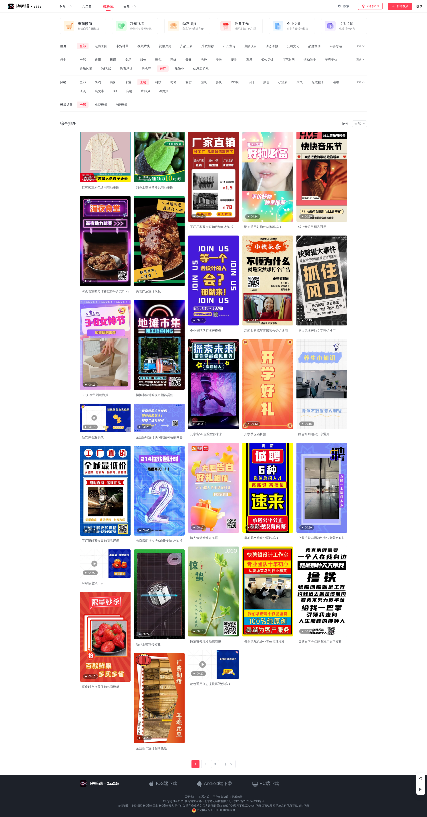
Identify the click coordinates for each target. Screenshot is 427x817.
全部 (83, 46)
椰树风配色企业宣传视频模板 (264, 641)
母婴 (188, 59)
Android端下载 (217, 783)
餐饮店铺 (267, 59)
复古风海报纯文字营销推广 (317, 330)
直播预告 (250, 46)
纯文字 (99, 91)
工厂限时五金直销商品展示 (100, 541)
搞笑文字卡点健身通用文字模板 (320, 641)
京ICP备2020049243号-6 (249, 801)
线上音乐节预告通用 (312, 227)
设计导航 (216, 805)
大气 (299, 82)
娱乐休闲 (86, 68)
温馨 (336, 82)
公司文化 (293, 46)
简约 (98, 82)
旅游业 (179, 68)
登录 (419, 6)
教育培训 (126, 68)
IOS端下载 (166, 783)
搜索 (346, 6)
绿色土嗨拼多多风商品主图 (154, 187)
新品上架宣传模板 (148, 644)
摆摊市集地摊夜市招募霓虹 (154, 395)
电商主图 (101, 46)
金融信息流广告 (93, 583)
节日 (251, 82)
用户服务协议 (221, 796)
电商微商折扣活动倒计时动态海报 (159, 541)
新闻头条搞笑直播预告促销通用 (266, 330)
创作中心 (65, 6)
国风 (204, 82)
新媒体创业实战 (93, 437)
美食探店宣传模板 (148, 291)
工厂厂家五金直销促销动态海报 (212, 227)
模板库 (108, 6)
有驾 (225, 805)
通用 (98, 59)
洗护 (204, 59)
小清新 (283, 82)
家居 (249, 59)
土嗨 (143, 82)
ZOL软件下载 (253, 805)
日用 (113, 59)
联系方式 (204, 796)
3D (115, 91)
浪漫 (83, 91)
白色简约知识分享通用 (313, 434)
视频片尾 (165, 46)
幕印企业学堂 (194, 805)
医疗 (163, 68)
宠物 (234, 59)
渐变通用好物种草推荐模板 (263, 227)
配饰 (173, 59)
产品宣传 (229, 46)
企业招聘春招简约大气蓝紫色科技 (321, 538)
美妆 (219, 59)
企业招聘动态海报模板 (205, 330)
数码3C (106, 68)
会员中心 (129, 6)
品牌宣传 (314, 46)
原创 (266, 82)
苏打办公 (180, 805)
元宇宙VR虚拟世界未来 (206, 434)
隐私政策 (237, 796)
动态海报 (272, 46)
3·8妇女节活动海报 (95, 395)
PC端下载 (268, 783)
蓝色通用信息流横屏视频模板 (210, 684)
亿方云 (207, 805)
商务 (113, 82)
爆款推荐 (207, 46)
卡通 (128, 82)
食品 (128, 59)
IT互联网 (288, 59)
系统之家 (281, 805)
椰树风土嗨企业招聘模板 (261, 538)
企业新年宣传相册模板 (151, 748)
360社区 (137, 805)
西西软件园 (268, 805)
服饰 (143, 59)
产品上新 (186, 46)
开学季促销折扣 (255, 434)
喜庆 (219, 82)
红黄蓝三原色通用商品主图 (100, 187)
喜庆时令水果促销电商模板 (100, 687)
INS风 (235, 82)
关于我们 (190, 796)
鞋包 (158, 59)
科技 (158, 82)
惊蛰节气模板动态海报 (205, 641)
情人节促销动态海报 (204, 538)
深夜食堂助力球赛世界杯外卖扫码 (105, 291)
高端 (129, 91)
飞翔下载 (292, 805)
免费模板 (101, 104)
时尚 (173, 82)
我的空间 (373, 6)
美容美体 (331, 59)
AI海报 (163, 91)
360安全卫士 (150, 805)
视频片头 (143, 46)
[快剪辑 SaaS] (27, 6)
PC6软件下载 (237, 805)
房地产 (146, 68)
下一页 (228, 764)
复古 (188, 82)
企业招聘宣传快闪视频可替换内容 (159, 437)
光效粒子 (318, 82)
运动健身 (310, 59)
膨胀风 (145, 91)
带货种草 (122, 46)
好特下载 (303, 805)
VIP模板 (121, 104)
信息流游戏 (201, 68)
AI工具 (87, 6)
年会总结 (336, 46)
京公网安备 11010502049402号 (215, 810)
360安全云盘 (166, 805)
